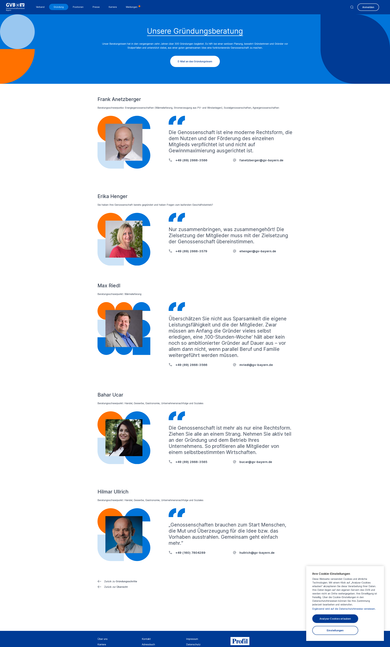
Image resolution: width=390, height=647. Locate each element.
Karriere (102, 644)
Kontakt (146, 638)
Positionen (78, 7)
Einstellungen (335, 630)
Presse (96, 7)
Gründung (59, 7)
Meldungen (131, 7)
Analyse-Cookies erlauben (335, 618)
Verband (40, 7)
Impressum (192, 638)
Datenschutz (193, 644)
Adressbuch (148, 644)
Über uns (103, 638)
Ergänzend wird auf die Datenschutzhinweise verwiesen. (344, 608)
